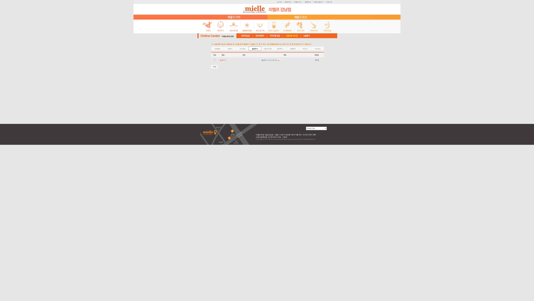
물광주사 (255, 49)
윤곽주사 (280, 49)
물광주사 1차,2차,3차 (269, 60)
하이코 (305, 49)
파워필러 (217, 49)
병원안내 (308, 2)
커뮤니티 (329, 2)
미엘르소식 (298, 2)
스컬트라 (293, 49)
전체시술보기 (318, 2)
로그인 (279, 2)
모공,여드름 (267, 49)
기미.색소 (317, 49)
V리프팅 (242, 49)
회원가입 (288, 2)
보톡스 (230, 49)
